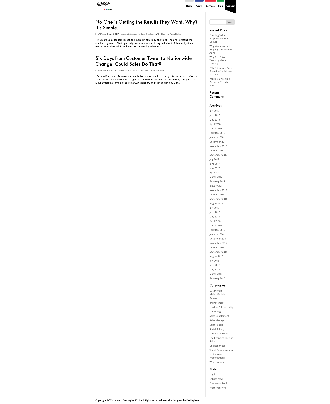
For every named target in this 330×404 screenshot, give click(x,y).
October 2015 (216, 247)
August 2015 (216, 256)
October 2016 (216, 194)
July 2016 (214, 207)
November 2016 (218, 190)
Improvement (216, 302)
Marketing (215, 311)
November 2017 (218, 146)
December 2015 (218, 238)
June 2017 (214, 163)
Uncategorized (217, 345)
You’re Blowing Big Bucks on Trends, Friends (219, 82)
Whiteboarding (217, 362)
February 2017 (217, 181)
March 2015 (215, 273)
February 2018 (217, 132)
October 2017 (216, 150)
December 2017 (218, 141)
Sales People (216, 324)
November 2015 (218, 243)
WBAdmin (102, 34)
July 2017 (214, 159)
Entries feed (216, 378)
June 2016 (214, 212)
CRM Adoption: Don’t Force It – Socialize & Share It (220, 71)
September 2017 (218, 154)
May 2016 (214, 216)
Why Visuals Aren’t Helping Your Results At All (220, 49)
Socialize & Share (218, 333)
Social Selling (216, 329)
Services (210, 6)
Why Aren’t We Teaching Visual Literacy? (217, 60)
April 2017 (215, 172)
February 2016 (217, 229)
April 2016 (215, 220)
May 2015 (214, 269)
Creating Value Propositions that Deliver (219, 38)
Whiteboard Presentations (217, 356)
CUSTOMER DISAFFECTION (217, 292)
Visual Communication (221, 350)
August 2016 (216, 203)
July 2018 (214, 110)
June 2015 (214, 265)
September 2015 (218, 251)
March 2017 (215, 176)
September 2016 (218, 198)
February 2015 (217, 278)
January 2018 (216, 137)
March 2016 (215, 225)
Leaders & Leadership (130, 34)
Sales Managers (218, 320)
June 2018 (214, 115)
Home (189, 6)
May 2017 (214, 168)
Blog (220, 6)
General (213, 298)
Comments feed (218, 383)
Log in (212, 374)
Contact (230, 6)
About (199, 6)
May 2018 (214, 119)
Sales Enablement (148, 34)
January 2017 (216, 185)
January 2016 (216, 234)
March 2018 (215, 128)
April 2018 (215, 124)
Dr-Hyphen (192, 400)
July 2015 (214, 260)
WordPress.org (217, 387)
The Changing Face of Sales (169, 34)
